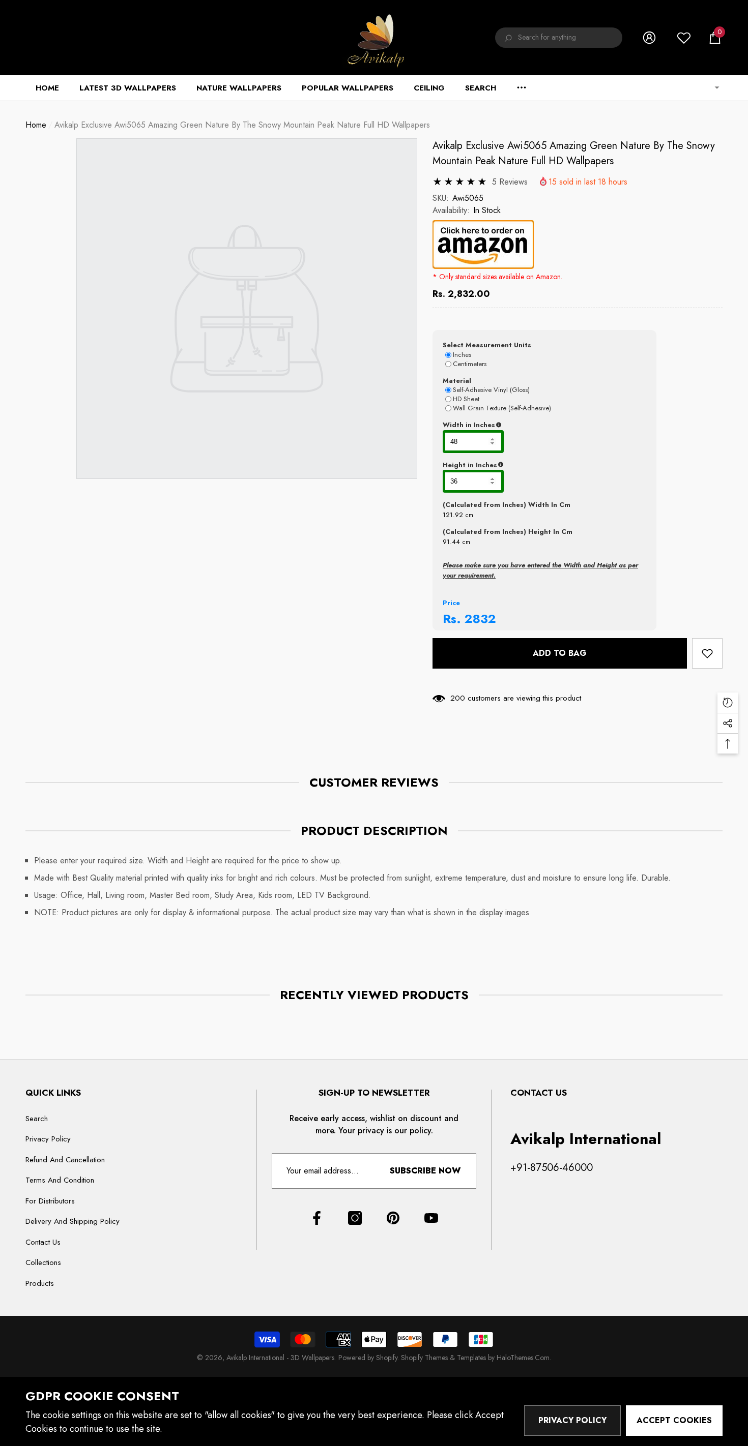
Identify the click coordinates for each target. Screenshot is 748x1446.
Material (457, 380)
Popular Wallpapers (347, 88)
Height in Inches (520, 465)
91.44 (451, 542)
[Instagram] (355, 1218)
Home (35, 125)
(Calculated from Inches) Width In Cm (506, 504)
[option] (246, 308)
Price (451, 603)
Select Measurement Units (487, 345)
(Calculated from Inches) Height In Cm (507, 531)
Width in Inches (518, 425)
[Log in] (649, 37)
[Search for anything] (558, 37)
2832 (480, 618)
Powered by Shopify (367, 1357)
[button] (715, 37)
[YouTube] (431, 1218)
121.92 (453, 515)
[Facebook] (317, 1218)
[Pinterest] (393, 1218)
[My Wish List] (684, 37)
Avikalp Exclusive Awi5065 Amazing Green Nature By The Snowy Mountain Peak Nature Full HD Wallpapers (574, 153)
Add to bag (560, 653)
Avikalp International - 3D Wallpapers (280, 1357)
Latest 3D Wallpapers (127, 88)
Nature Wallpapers (238, 88)
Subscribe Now (425, 1171)
